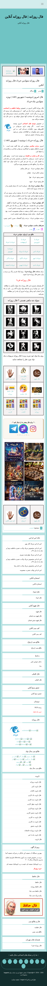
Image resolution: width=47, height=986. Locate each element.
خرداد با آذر (10, 258)
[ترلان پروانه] (23, 71)
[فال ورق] (14, 490)
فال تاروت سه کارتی (35, 800)
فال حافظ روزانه (10, 393)
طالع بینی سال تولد (36, 768)
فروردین (7, 225)
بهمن (30, 229)
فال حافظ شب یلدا (35, 891)
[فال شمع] (14, 471)
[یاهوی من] (43, 961)
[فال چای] (34, 490)
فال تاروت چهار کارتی (34, 804)
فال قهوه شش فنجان (35, 620)
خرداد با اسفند (10, 265)
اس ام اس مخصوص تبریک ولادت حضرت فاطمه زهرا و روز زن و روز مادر (24, 549)
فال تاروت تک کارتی (35, 795)
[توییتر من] (15, 961)
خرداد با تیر (36, 251)
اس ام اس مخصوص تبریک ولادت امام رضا (28, 566)
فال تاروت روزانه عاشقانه (33, 830)
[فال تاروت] (34, 451)
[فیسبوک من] (32, 961)
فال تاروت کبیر (37, 786)
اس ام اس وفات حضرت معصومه (31, 570)
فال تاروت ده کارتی (35, 822)
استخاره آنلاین (37, 584)
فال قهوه (39, 611)
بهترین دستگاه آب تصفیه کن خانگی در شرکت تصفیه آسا (23, 853)
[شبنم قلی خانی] (9, 72)
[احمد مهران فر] (37, 71)
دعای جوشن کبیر (36, 662)
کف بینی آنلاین (37, 634)
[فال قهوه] (34, 471)
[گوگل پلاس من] (10, 961)
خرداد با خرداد (10, 242)
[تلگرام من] (37, 961)
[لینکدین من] (23, 966)
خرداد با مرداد (23, 251)
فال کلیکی (38, 680)
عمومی (31, 528)
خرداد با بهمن (23, 265)
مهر (38, 229)
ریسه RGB (38, 707)
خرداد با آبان (23, 258)
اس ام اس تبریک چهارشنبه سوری (31, 555)
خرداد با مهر (37, 258)
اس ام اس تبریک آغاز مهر (33, 544)
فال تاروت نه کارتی (35, 817)
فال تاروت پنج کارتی (35, 808)
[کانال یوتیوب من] (4, 961)
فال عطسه (38, 927)
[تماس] (21, 961)
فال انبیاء (39, 598)
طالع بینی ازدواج (36, 648)
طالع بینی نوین (37, 932)
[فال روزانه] (14, 451)
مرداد (17, 225)
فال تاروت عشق (36, 826)
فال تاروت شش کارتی (34, 813)
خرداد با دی (36, 265)
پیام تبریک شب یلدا (35, 895)
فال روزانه (12, 300)
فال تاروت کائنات (36, 791)
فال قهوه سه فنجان (35, 616)
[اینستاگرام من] (26, 961)
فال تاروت (38, 839)
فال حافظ (38, 882)
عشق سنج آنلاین (36, 694)
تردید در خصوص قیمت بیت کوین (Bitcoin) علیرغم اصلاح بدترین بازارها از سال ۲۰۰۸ (24, 859)
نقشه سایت (15, 979)
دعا (41, 666)
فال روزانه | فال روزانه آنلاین (24, 16)
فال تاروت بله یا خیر (35, 835)
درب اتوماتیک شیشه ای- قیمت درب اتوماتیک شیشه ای (24, 864)
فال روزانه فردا (37, 945)
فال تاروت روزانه (36, 782)
